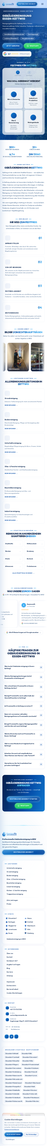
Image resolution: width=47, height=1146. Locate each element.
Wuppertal (12, 926)
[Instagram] (7, 1036)
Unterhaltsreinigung (14, 868)
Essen (10, 933)
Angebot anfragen (13, 964)
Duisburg (30, 933)
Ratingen (11, 922)
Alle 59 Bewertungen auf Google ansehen (25, 632)
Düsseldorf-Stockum (30, 1090)
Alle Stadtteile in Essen (23, 573)
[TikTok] (11, 1036)
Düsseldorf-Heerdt (31, 1072)
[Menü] (42, 4)
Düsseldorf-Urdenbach (12, 1097)
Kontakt (10, 957)
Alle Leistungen (12, 900)
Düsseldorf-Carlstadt (12, 1057)
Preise (9, 904)
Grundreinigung (12, 872)
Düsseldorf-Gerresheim (13, 1068)
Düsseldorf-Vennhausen (31, 1097)
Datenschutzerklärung (11, 1129)
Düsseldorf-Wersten (32, 1101)
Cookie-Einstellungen (14, 993)
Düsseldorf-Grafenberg (13, 1072)
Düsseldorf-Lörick (31, 1075)
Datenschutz (11, 985)
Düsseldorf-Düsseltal (12, 1061)
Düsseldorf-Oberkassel (32, 1083)
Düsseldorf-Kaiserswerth (13, 1075)
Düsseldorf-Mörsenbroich (13, 1079)
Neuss (29, 918)
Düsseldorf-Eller (28, 1061)
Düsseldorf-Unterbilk (12, 1094)
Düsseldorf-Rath (29, 1086)
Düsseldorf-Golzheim (31, 1068)
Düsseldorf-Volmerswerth (13, 1101)
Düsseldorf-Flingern (11, 1064)
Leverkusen (12, 929)
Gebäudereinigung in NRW (16, 939)
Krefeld (30, 922)
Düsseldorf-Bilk (27, 1053)
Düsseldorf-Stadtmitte (12, 1090)
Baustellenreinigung (14, 883)
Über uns (10, 953)
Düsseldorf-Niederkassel (13, 1083)
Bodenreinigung (12, 875)
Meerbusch (31, 926)
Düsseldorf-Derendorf (30, 1057)
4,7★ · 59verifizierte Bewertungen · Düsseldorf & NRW (24, 595)
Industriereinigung (13, 887)
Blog (8, 968)
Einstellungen (10, 1139)
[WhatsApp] (16, 1036)
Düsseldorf (12, 918)
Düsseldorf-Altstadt (11, 1053)
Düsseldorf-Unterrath (30, 1094)
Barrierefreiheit (12, 989)
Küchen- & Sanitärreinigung (17, 890)
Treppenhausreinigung (15, 894)
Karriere (10, 972)
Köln (28, 929)
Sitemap (10, 976)
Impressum (11, 982)
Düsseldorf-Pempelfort (13, 1086)
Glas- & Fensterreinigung (16, 879)
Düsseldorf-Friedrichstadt (30, 1064)
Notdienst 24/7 (12, 961)
